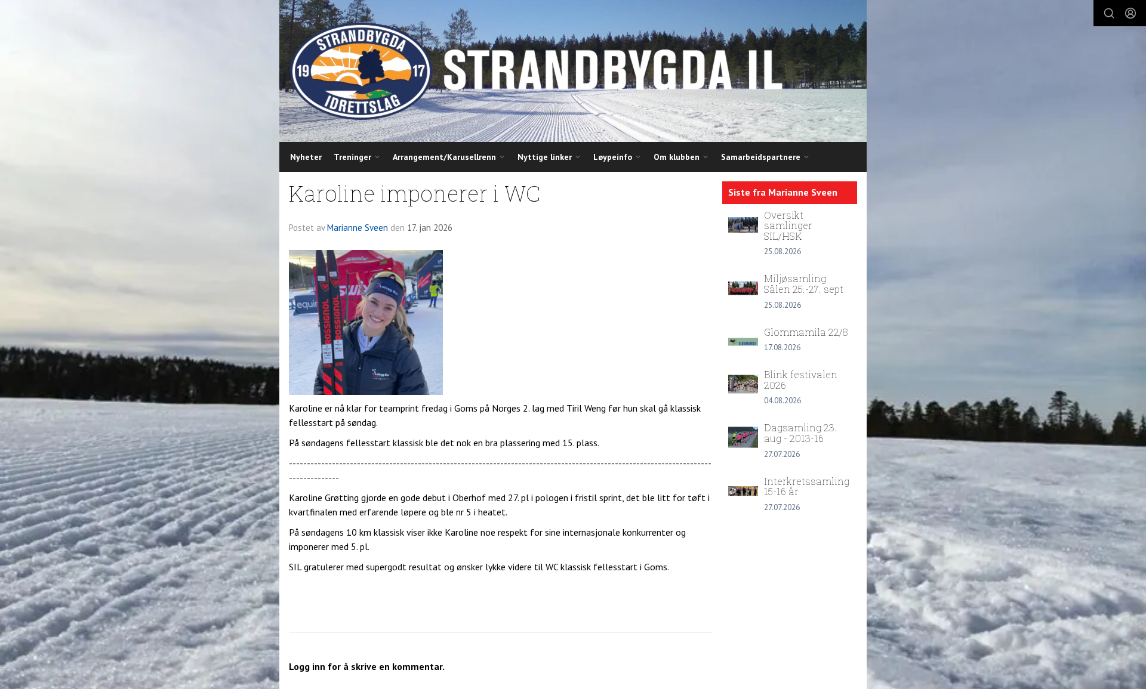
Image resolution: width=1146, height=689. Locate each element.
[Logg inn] (1130, 13)
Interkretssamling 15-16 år (806, 486)
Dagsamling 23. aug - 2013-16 (800, 432)
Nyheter (306, 157)
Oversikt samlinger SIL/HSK (788, 225)
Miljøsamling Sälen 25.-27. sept (803, 283)
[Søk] (1109, 13)
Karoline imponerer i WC (414, 193)
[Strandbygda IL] (573, 71)
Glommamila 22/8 (806, 332)
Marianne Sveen (357, 227)
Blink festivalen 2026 (800, 379)
